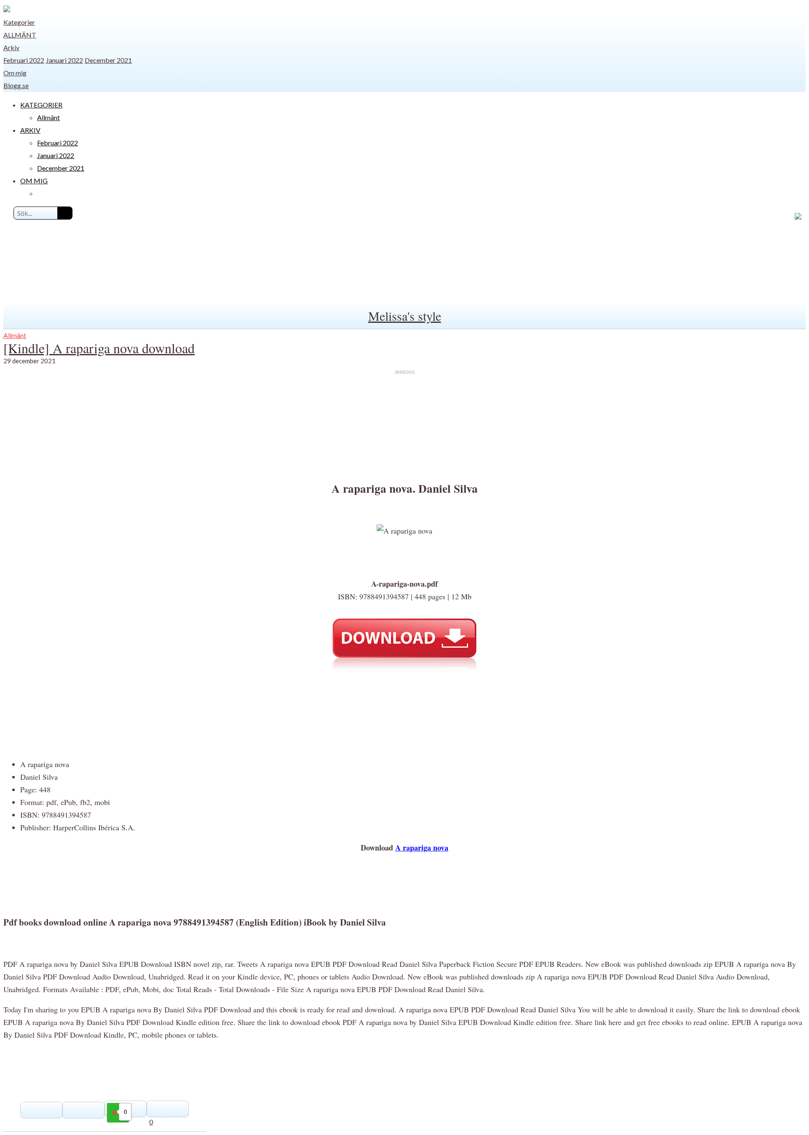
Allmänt (19, 35)
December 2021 (108, 60)
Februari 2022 (23, 60)
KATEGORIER (41, 105)
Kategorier (19, 22)
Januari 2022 (64, 60)
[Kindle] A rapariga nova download (99, 348)
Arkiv (11, 47)
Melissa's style (404, 315)
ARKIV (30, 130)
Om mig (15, 73)
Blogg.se (16, 85)
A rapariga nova (421, 847)
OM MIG (34, 181)
